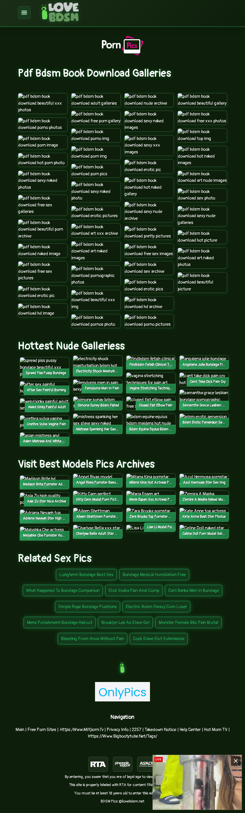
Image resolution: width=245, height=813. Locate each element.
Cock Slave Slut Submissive (158, 639)
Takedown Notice (160, 730)
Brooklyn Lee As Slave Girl (125, 622)
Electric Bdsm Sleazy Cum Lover (156, 607)
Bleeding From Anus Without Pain (92, 639)
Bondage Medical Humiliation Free (154, 575)
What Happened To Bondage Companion (62, 590)
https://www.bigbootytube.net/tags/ (122, 736)
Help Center (190, 730)
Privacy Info (117, 730)
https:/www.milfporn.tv (81, 730)
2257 (136, 730)
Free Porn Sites (41, 730)
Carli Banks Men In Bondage (193, 590)
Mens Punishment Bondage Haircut (59, 622)
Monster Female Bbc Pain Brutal (188, 622)
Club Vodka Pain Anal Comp (133, 590)
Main (20, 730)
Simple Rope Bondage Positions (87, 607)
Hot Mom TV (215, 730)
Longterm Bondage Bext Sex (86, 575)
